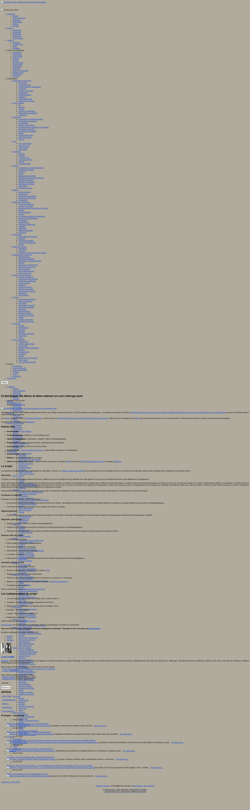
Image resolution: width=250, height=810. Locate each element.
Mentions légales (103, 786)
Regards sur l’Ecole (26, 688)
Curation (22, 545)
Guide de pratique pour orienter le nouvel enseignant (28, 724)
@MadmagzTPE (8, 679)
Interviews (17, 393)
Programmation (25, 537)
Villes (21, 711)
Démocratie (23, 719)
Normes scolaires (25, 686)
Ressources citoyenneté (28, 638)
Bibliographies (24, 630)
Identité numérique (26, 553)
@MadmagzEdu (8, 677)
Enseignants (18, 437)
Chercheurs (17, 427)
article (137, 418)
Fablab (21, 583)
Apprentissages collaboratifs (30, 460)
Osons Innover (30, 621)
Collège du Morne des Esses (31, 450)
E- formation (23, 496)
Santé (21, 690)
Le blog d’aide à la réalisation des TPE (17, 671)
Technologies (18, 411)
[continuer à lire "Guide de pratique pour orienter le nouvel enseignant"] (29, 726)
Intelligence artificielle (27, 654)
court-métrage (220, 413)
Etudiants (16, 441)
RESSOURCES (8, 711)
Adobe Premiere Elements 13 (92, 462)
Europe (21, 698)
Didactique (17, 403)
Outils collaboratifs (26, 508)
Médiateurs (17, 447)
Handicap (22, 682)
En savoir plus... (100, 726)
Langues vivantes (25, 532)
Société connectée (26, 692)
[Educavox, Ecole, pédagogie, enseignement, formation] (23, 2)
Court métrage (25, 431)
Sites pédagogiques (26, 644)
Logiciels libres (24, 656)
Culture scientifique (26, 650)
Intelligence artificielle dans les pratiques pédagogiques (29, 732)
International (23, 700)
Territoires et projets (26, 694)
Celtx (69, 462)
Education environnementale (30, 634)
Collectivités (17, 429)
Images (21, 587)
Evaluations (23, 466)
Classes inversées (26, 579)
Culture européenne (26, 717)
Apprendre (23, 456)
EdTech (16, 433)
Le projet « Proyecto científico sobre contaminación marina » (30, 757)
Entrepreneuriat (25, 565)
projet (7, 418)
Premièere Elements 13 (59, 582)
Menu (4, 382)
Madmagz (30, 422)
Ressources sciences (27, 640)
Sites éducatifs (24, 642)
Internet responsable (27, 555)
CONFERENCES (9, 700)
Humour (22, 528)
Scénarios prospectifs (27, 615)
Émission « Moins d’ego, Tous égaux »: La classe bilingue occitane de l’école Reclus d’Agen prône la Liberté (49, 766)
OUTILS (5, 704)
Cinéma (10, 640)
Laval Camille (19, 405)
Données (22, 624)
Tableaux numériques (27, 597)
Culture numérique (26, 464)
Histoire (22, 636)
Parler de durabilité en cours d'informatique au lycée (27, 774)
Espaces (22, 611)
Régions (22, 702)
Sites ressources (25, 510)
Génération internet (26, 680)
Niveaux (10, 737)
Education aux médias (27, 549)
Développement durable (28, 652)
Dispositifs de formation (28, 494)
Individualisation (25, 468)
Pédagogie (17, 407)
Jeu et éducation (25, 516)
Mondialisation (24, 684)
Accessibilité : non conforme (144, 786)
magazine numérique (33, 418)
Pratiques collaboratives (28, 591)
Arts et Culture (18, 476)
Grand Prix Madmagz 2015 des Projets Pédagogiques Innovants (83, 418)
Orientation (23, 573)
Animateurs (17, 425)
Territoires (17, 696)
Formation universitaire (28, 504)
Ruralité (22, 704)
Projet (9, 638)
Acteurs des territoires (27, 672)
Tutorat (21, 512)
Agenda (16, 399)
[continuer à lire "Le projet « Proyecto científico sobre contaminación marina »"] (32, 759)
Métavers (22, 658)
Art (20, 478)
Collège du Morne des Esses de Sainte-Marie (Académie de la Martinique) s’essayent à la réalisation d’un (173, 413)
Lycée (15, 747)
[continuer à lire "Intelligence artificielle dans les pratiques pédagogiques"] (30, 734)
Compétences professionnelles (31, 492)
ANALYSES (6, 696)
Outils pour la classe (26, 474)
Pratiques (10, 403)
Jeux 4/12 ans (24, 518)
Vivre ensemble (19, 713)
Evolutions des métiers (27, 569)
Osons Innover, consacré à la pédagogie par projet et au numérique (28, 669)
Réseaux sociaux (25, 561)
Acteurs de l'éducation (15, 423)
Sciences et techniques (22, 648)
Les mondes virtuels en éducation (32, 589)
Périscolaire (17, 739)
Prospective (17, 607)
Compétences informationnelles (31, 541)
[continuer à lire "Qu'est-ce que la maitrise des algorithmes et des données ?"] (31, 751)
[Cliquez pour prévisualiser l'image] (29, 408)
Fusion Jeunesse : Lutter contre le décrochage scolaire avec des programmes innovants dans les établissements (51, 740)
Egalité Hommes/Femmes (29, 721)
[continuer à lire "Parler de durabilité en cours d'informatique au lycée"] (28, 776)
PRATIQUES (7, 708)
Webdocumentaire (26, 603)
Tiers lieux (23, 709)
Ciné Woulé (21, 558)
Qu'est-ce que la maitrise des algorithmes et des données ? (30, 749)
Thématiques (12, 452)
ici (24, 589)
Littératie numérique (26, 557)
